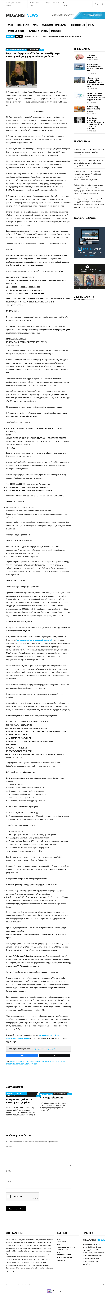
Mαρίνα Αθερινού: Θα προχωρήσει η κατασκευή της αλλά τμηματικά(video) (89, 152)
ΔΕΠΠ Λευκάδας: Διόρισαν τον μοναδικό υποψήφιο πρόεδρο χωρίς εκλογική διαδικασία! (88, 163)
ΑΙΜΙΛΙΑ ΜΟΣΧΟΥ (16, 1061)
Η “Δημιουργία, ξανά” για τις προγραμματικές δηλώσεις (19, 1101)
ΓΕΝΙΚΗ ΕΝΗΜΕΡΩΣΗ (77, 25)
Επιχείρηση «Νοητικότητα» (92, 56)
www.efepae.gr (23, 1038)
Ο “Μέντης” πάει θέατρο (51, 1097)
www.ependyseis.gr (25, 640)
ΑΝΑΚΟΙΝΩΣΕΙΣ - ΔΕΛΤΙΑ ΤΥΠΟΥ (16, 50)
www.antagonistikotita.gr (49, 1035)
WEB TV (91, 25)
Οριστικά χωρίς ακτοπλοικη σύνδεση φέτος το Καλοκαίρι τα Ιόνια (95, 68)
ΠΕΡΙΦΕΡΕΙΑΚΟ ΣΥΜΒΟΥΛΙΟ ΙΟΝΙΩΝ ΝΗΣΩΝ (39, 1061)
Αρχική (48, 3)
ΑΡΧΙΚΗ (10, 25)
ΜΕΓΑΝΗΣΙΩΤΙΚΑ (23, 25)
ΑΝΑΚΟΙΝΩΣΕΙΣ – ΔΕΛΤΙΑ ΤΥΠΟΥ (54, 25)
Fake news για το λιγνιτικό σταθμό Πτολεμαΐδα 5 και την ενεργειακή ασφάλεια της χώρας (96, 82)
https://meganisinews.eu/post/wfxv (44, 1049)
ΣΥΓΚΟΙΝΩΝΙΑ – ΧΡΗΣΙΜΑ (38, 31)
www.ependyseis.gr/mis (42, 640)
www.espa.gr (11, 1038)
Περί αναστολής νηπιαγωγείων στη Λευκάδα (93, 109)
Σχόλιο (9, 1147)
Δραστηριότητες (46, 1094)
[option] (65, 36)
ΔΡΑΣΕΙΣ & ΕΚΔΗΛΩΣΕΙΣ (16, 31)
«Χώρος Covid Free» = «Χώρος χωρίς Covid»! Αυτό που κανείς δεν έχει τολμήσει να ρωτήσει (53, 36)
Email (8, 1182)
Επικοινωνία (56, 3)
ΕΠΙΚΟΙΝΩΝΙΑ (56, 31)
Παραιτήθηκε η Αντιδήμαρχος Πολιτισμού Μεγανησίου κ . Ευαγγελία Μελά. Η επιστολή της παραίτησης (95, 123)
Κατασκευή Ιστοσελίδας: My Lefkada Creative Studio (22, 1285)
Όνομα (9, 1171)
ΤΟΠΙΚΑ (35, 25)
